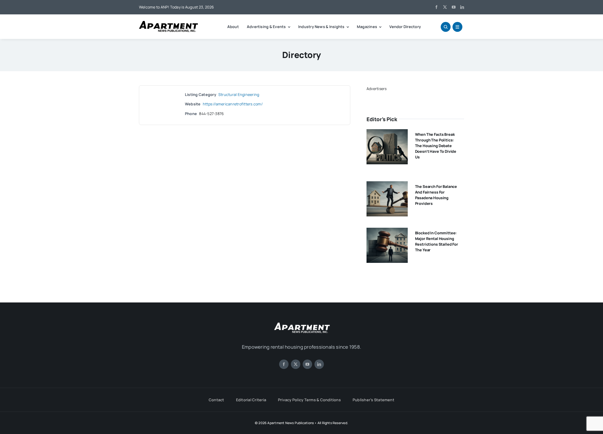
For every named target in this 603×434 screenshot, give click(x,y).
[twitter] (445, 7)
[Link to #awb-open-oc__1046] (446, 27)
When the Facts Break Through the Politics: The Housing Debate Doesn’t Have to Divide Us (435, 146)
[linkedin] (462, 7)
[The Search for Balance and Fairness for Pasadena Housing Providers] (387, 184)
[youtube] (454, 7)
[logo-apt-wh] (301, 323)
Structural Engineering (238, 94)
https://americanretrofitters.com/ (233, 104)
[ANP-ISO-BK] (168, 22)
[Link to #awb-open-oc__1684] (457, 27)
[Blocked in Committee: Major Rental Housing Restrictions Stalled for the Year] (387, 231)
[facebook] (436, 7)
